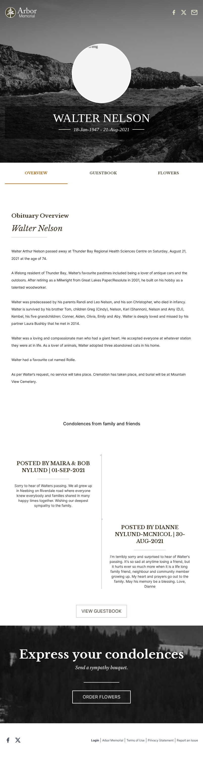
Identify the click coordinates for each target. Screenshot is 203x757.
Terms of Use (136, 740)
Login (95, 740)
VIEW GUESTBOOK (101, 611)
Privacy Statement (161, 740)
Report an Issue (187, 740)
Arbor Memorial (112, 740)
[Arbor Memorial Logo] (21, 12)
